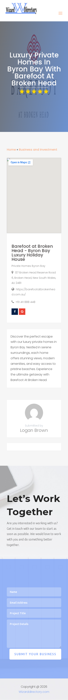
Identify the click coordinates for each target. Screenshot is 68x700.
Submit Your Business (35, 654)
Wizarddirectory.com (34, 692)
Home (11, 149)
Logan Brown (34, 430)
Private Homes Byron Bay (28, 266)
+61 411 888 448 (25, 302)
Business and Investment (38, 149)
